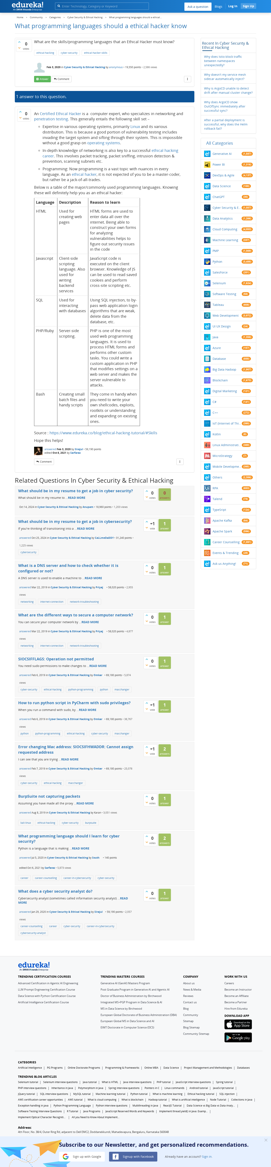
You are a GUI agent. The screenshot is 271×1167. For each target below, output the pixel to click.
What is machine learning (168, 1094)
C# (214, 402)
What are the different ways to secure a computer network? (75, 614)
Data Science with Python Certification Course (47, 996)
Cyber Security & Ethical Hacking (84, 67)
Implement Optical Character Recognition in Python (42, 1117)
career (24, 878)
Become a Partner (235, 1002)
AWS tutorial (75, 1099)
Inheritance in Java (62, 1088)
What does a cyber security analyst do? (55, 891)
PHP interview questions (32, 1088)
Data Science (222, 186)
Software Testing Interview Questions (40, 1111)
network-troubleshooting (84, 601)
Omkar (98, 675)
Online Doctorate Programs (84, 1067)
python (104, 689)
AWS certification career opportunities (40, 1099)
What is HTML (110, 1082)
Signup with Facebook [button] (138, 1156)
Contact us (190, 1002)
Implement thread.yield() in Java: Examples (183, 1111)
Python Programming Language (72, 1105)
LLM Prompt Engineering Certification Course (46, 989)
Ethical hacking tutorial (201, 1094)
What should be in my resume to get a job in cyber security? (75, 490)
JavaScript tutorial (223, 1088)
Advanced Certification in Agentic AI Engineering (48, 983)
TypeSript (219, 510)
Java (215, 337)
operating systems (103, 142)
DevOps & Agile (223, 175)
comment (63, 79)
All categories (219, 143)
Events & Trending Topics (227, 553)
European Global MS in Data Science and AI (127, 1021)
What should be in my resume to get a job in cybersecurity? (75, 521)
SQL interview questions (54, 1094)
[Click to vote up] (19, 42)
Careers (229, 983)
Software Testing (224, 294)
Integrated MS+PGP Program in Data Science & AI (131, 1002)
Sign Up (248, 6)
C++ (215, 413)
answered (50, 449)
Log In (232, 6)
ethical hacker (84, 174)
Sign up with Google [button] (86, 1156)
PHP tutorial (164, 1082)
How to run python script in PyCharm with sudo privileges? (74, 702)
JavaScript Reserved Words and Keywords (129, 1111)
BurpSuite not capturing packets (49, 796)
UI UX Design (222, 326)
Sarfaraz (75, 453)
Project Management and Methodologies (208, 1067)
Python (217, 262)
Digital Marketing (225, 391)
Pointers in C (152, 1088)
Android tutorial (198, 1088)
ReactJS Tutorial (172, 1105)
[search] (58, 6)
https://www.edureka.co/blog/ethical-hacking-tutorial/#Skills (103, 432)
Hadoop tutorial (157, 1099)
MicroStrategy (222, 456)
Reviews (188, 996)
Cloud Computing (225, 229)
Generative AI (222, 154)
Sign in (207, 1156)
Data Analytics (223, 218)
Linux (135, 126)
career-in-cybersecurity (77, 878)
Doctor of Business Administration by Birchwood (131, 996)
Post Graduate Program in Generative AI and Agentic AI (135, 989)
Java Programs (91, 1111)
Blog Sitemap (191, 1027)
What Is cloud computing (102, 1099)
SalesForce (220, 272)
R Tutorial (72, 1111)
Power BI (219, 164)
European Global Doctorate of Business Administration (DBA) (139, 1015)
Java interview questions (137, 1082)
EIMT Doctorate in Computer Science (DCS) (127, 1027)
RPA (215, 488)
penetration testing (51, 118)
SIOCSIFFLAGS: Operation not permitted (56, 658)
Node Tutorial (218, 1099)
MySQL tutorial (82, 1094)
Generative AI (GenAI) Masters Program (125, 983)
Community (190, 1015)
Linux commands (174, 1088)
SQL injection (227, 1094)
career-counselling (46, 878)
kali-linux (26, 823)
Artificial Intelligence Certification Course (43, 1002)
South (96, 857)
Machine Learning (225, 240)
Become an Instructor (238, 989)
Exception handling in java (33, 1105)
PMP (216, 251)
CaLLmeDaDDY (104, 538)
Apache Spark (222, 531)
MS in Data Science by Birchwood (121, 1008)
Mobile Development (227, 467)
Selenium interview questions (60, 1082)
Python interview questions (111, 1105)
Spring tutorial (224, 1082)
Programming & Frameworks (122, 1067)
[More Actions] (187, 79)
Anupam (88, 507)
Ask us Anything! (224, 564)
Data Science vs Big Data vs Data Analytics (211, 1105)
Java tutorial (90, 1082)
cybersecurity (28, 552)
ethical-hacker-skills (95, 53)
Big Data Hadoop (224, 369)
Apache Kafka (222, 520)
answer (44, 79)
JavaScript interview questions (193, 1082)
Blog (186, 1008)
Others (217, 477)
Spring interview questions (124, 1088)
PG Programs (55, 1067)
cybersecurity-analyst (33, 933)
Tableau (218, 305)
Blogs (218, 6)
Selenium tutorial (28, 1082)
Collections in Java (241, 1099)
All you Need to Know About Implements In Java (96, 1117)
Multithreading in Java (145, 1105)
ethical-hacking (45, 53)
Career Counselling (226, 542)
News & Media (192, 989)
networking (27, 601)
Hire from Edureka (235, 1008)
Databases (243, 1067)
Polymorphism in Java (90, 1088)
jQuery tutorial (26, 1094)
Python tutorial (139, 1094)
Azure (217, 348)
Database (219, 359)
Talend (217, 499)
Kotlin (217, 434)
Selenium (219, 283)
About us (189, 983)
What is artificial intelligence (188, 1099)
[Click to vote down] (19, 48)
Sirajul (79, 449)
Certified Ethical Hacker (60, 113)
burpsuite (90, 823)
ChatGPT (219, 197)
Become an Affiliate (236, 996)
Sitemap (188, 1021)
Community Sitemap (196, 1034)
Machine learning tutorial (110, 1094)
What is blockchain (132, 1099)
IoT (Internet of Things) (227, 423)
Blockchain (220, 380)
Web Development (226, 315)
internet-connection (51, 601)
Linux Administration (227, 445)
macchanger (122, 689)
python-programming (80, 689)
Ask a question (198, 7)
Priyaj (99, 587)
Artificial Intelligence (30, 1067)
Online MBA (151, 1067)
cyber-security (69, 53)
